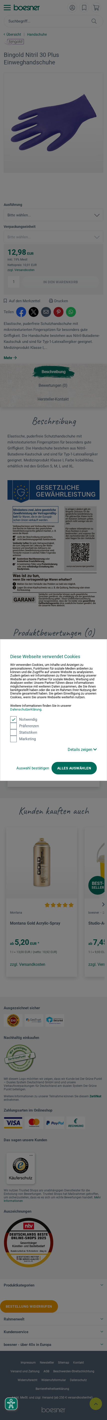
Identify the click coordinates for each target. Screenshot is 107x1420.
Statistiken (28, 732)
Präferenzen (29, 726)
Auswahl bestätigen (32, 768)
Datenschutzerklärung (25, 709)
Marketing (27, 739)
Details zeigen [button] (80, 749)
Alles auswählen (74, 768)
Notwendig (28, 719)
